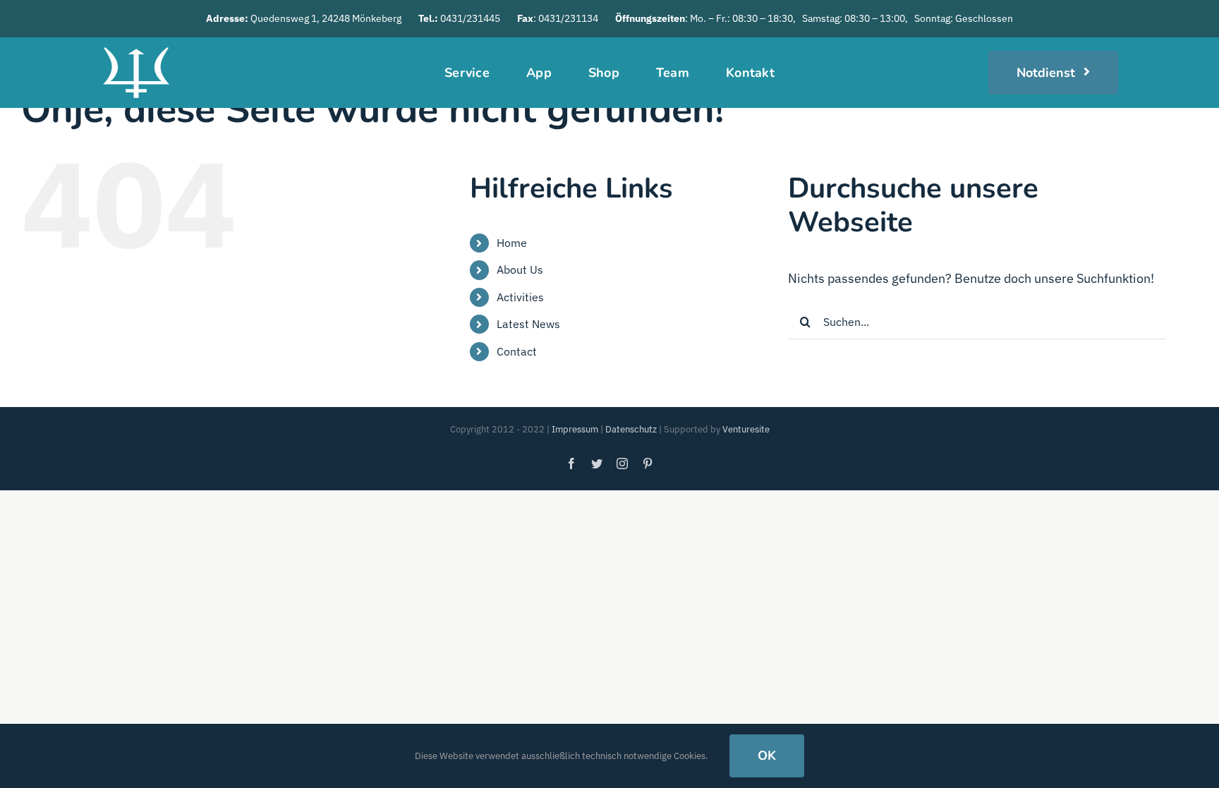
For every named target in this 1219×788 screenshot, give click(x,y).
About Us (520, 269)
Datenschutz (631, 429)
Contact (517, 351)
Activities (520, 297)
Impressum (575, 429)
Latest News (528, 324)
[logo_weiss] (136, 43)
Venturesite (746, 429)
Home (512, 243)
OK (767, 755)
